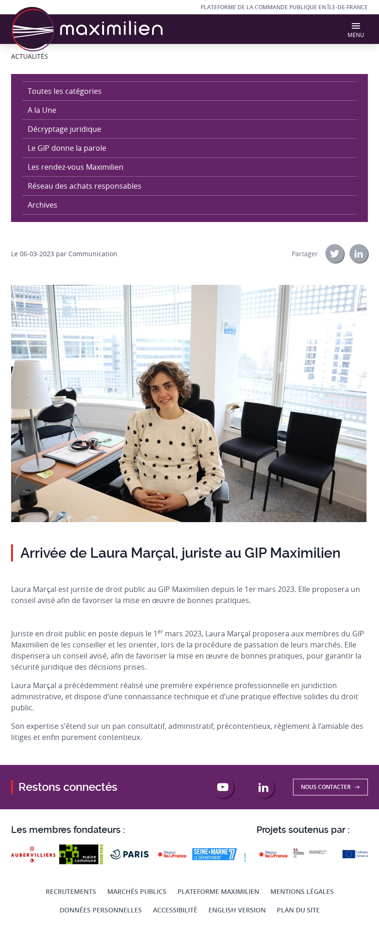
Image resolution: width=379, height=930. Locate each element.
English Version (237, 909)
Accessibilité (175, 909)
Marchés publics (136, 891)
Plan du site (298, 909)
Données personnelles (101, 909)
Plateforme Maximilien (218, 891)
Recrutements (71, 891)
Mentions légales (302, 891)
